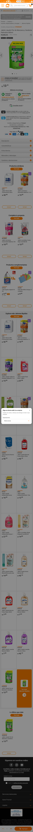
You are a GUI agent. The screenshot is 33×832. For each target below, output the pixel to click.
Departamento (6, 417)
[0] (30, 6)
